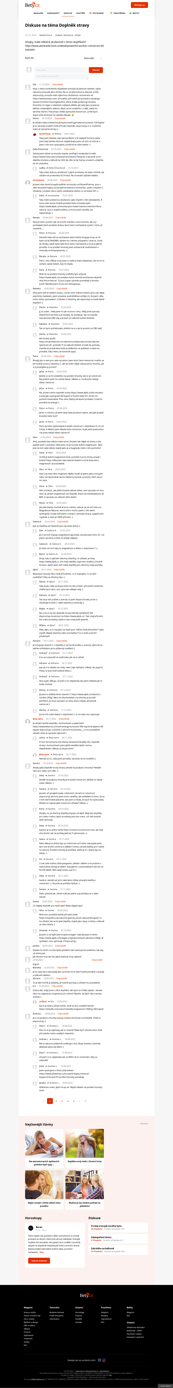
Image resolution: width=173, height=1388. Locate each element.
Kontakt (78, 1322)
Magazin (130, 1312)
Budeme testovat (57, 1312)
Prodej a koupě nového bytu (106, 1225)
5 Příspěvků (96, 1240)
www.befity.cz (104, 1371)
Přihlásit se (139, 5)
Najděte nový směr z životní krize (85, 1161)
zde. (110, 1375)
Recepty (104, 1315)
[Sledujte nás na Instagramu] (103, 1360)
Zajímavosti (29, 1335)
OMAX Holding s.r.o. (38, 1379)
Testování (97, 13)
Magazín (38, 13)
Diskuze (68, 13)
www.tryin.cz (80, 1371)
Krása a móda (30, 1312)
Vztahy (26, 1342)
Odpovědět (57, 84)
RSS (25, 1345)
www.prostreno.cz (91, 1371)
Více (42, 1252)
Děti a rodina (29, 1325)
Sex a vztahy (29, 1319)
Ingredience (106, 1319)
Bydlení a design (31, 1322)
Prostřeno (119, 13)
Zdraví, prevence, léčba (68, 35)
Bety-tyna (38, 718)
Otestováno (54, 1319)
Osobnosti (28, 1338)
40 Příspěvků (96, 1229)
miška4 (43, 1001)
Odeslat (95, 70)
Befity (135, 13)
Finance (27, 1332)
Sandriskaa (45, 133)
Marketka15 (45, 35)
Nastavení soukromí (135, 1337)
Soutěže (80, 13)
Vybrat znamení (39, 1260)
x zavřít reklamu (165, 1386)
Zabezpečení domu (101, 1237)
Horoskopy (53, 13)
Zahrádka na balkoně (102, 1248)
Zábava (27, 1329)
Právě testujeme (56, 1315)
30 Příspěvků (96, 1251)
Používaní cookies (134, 1334)
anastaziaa (38, 180)
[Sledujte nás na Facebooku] (99, 1360)
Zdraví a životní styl (32, 1315)
